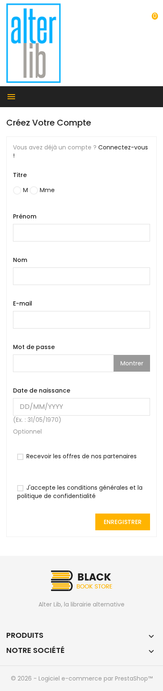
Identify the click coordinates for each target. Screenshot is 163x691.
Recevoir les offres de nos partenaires (81, 456)
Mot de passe (34, 347)
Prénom (24, 216)
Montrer (131, 363)
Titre (20, 175)
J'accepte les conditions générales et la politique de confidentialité (80, 491)
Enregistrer (123, 522)
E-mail (22, 303)
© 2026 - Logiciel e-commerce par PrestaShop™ (82, 678)
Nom (20, 260)
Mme (46, 190)
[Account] (139, 11)
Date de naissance (41, 390)
